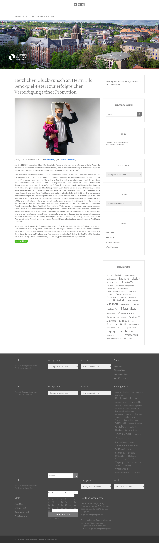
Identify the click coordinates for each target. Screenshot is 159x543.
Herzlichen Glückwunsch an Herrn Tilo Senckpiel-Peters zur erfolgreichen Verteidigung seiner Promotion (54, 86)
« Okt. (50, 518)
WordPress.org (112, 247)
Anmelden (110, 232)
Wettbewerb (128, 338)
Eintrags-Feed (111, 237)
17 (53, 505)
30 (49, 511)
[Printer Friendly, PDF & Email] (21, 241)
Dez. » (56, 518)
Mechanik (137, 434)
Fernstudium (71, 159)
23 (49, 508)
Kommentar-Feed (113, 242)
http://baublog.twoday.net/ (100, 528)
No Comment (49, 159)
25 (58, 508)
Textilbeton (133, 462)
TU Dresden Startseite (115, 145)
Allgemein (62, 159)
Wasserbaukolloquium (114, 338)
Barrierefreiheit (22, 16)
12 (62, 502)
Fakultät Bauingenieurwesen (117, 142)
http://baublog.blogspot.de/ (92, 514)
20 (66, 505)
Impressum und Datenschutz (44, 16)
